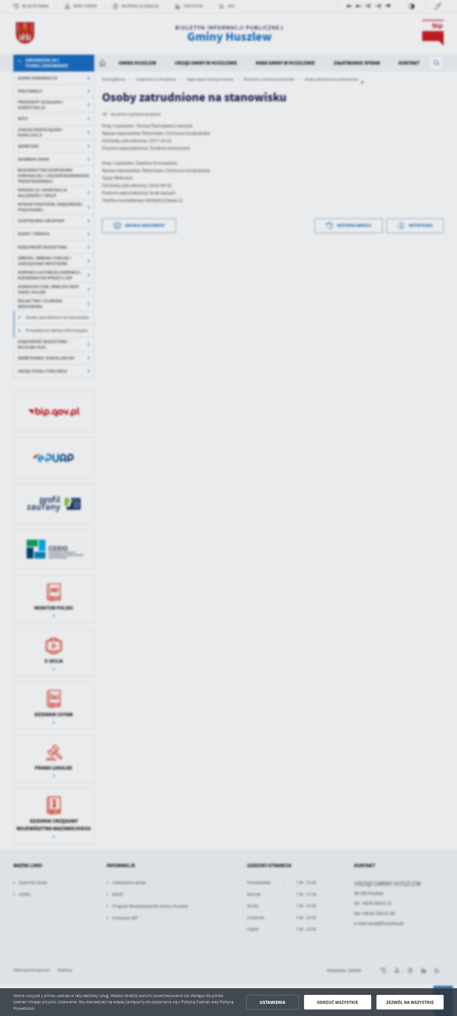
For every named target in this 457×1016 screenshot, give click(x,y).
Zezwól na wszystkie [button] (410, 1002)
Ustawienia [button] (272, 1002)
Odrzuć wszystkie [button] (337, 1002)
